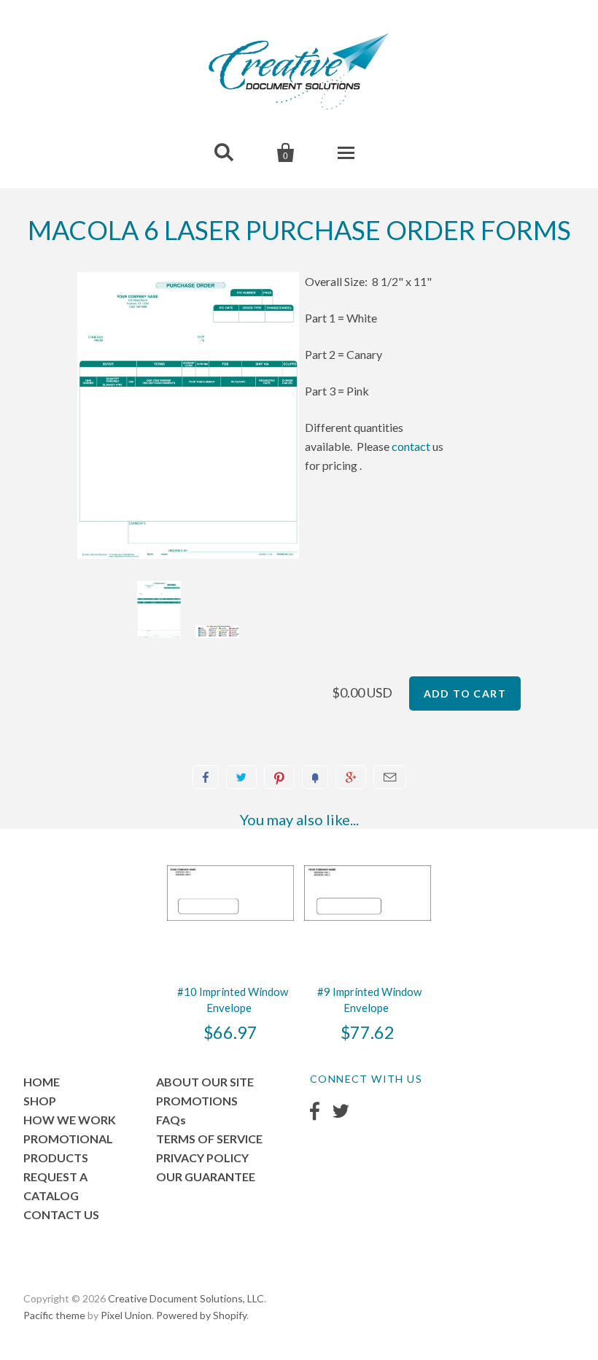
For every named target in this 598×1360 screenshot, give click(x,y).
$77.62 (368, 1032)
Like (206, 777)
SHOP (39, 1101)
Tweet (241, 777)
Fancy (315, 777)
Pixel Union (126, 1315)
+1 (350, 777)
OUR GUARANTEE (205, 1176)
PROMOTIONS (197, 1101)
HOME (41, 1082)
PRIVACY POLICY (202, 1157)
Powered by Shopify (201, 1315)
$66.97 (230, 1032)
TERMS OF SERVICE (209, 1138)
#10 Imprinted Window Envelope (232, 999)
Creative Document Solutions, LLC (186, 1298)
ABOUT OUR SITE (205, 1082)
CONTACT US (61, 1214)
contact (411, 446)
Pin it (279, 777)
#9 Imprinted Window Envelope (369, 999)
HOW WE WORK (69, 1120)
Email (389, 777)
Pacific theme (54, 1315)
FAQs (171, 1120)
